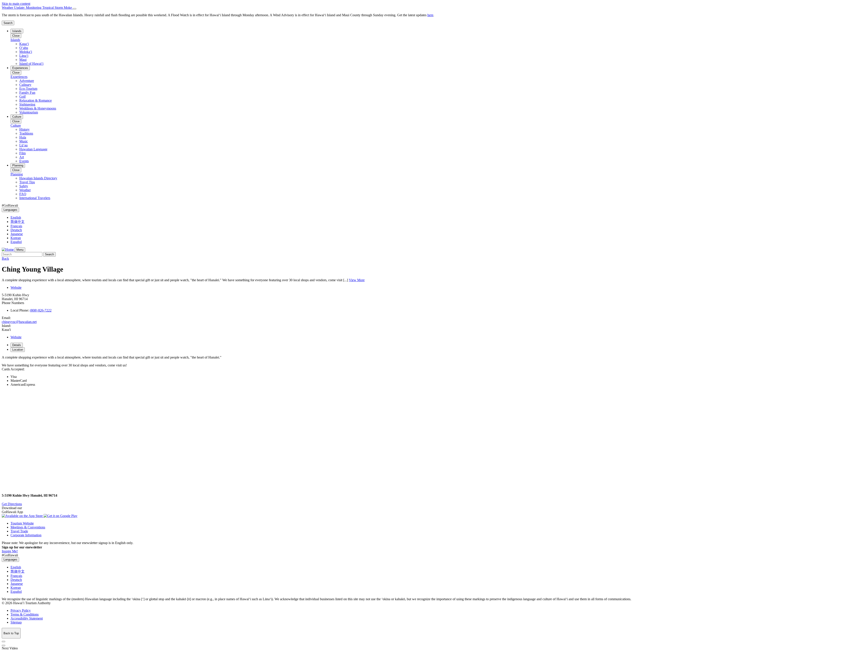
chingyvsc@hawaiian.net (19, 322)
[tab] (421, 8)
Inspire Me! (10, 551)
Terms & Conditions (25, 614)
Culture (16, 116)
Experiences (20, 68)
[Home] (8, 249)
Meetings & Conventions (28, 527)
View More (357, 280)
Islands (16, 31)
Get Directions (12, 504)
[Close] (74, 8)
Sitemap (16, 622)
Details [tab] (16, 345)
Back (5, 258)
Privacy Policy (21, 610)
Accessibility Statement (27, 618)
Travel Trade (19, 531)
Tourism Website (22, 523)
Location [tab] (17, 349)
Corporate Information (26, 535)
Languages (10, 209)
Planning (17, 165)
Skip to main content (16, 3)
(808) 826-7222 (41, 310)
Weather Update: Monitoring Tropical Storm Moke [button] (37, 7)
